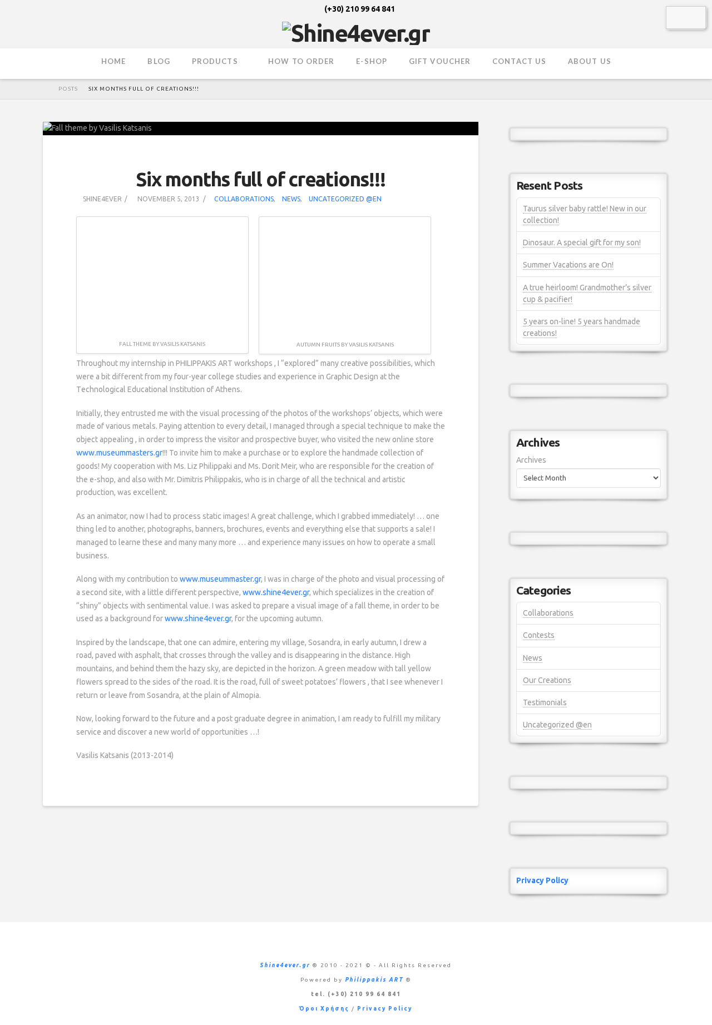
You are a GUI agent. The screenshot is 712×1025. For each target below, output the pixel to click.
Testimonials (545, 702)
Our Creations (547, 680)
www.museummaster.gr (220, 579)
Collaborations (244, 198)
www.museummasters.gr (119, 452)
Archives (531, 459)
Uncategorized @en (345, 198)
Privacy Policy (542, 880)
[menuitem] (678, 17)
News (291, 198)
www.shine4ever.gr (276, 592)
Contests (539, 635)
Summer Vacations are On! (568, 264)
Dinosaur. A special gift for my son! (582, 242)
